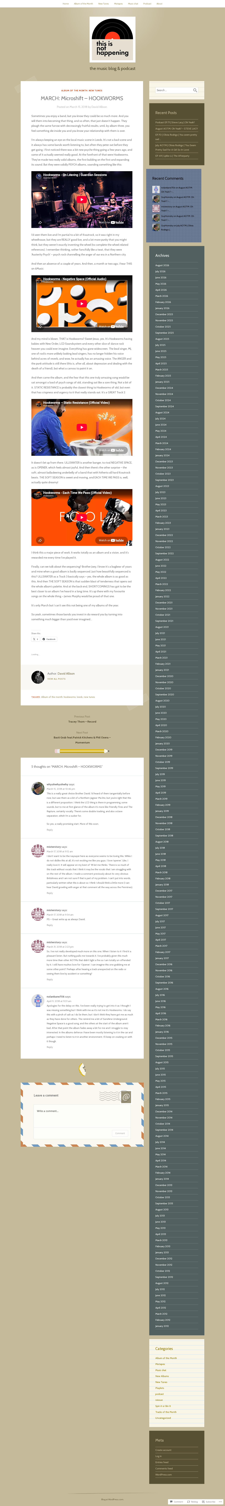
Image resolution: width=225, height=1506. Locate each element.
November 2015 (163, 1043)
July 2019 (160, 774)
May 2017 (160, 933)
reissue (159, 1399)
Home (66, 3)
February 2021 (162, 663)
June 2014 (160, 1148)
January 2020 (162, 743)
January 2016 (162, 1031)
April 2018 (160, 866)
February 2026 (163, 302)
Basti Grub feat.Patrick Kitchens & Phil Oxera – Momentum (82, 737)
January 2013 (162, 1252)
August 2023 (162, 486)
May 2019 (160, 786)
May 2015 (160, 1080)
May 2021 (160, 645)
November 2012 (163, 1264)
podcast (159, 1393)
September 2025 (164, 332)
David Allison (99, 107)
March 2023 (161, 516)
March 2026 (161, 295)
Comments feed (164, 1468)
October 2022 (163, 547)
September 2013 (164, 1203)
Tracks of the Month (165, 1411)
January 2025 (162, 381)
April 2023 (161, 510)
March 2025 (161, 369)
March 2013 (161, 1240)
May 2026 (160, 283)
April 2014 (160, 1160)
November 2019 (163, 755)
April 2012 (160, 1307)
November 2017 (163, 896)
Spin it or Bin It (163, 1406)
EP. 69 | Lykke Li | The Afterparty (172, 155)
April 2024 (161, 436)
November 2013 (163, 1191)
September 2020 (164, 694)
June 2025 (160, 351)
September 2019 (164, 768)
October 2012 (162, 1270)
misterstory (54, 847)
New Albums (162, 1376)
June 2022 (160, 565)
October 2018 (162, 829)
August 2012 (162, 1283)
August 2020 (162, 700)
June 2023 (160, 498)
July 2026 (160, 271)
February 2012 (162, 1319)
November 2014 (163, 1117)
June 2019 (160, 780)
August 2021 (162, 626)
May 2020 (161, 719)
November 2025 (164, 320)
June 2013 (160, 1221)
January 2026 (162, 308)
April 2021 (160, 651)
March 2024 (161, 443)
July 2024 (160, 418)
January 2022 (162, 596)
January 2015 (162, 1105)
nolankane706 (55, 996)
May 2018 (160, 859)
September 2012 (164, 1276)
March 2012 (161, 1313)
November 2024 (164, 393)
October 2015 (162, 1050)
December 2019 (163, 749)
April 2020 (161, 725)
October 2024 (163, 400)
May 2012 (160, 1301)
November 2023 (164, 467)
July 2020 (160, 706)
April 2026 (161, 289)
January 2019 (162, 810)
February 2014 (162, 1172)
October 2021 (162, 614)
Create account (163, 1449)
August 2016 (162, 988)
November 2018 (163, 823)
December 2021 (163, 602)
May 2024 (160, 430)
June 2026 (160, 277)
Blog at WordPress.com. (112, 1499)
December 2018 (163, 817)
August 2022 (162, 559)
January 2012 (162, 1326)
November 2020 (164, 682)
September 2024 (164, 406)
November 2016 (163, 970)
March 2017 (161, 945)
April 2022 (161, 577)
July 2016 (160, 994)
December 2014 (163, 1111)
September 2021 (164, 620)
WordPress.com (163, 1474)
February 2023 (163, 522)
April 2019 (160, 792)
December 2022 (164, 535)
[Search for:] (176, 90)
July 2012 (160, 1289)
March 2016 (161, 1019)
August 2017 (161, 915)
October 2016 (162, 976)
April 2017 (160, 939)
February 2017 (162, 952)
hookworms (70, 697)
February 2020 (163, 737)
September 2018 (164, 835)
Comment (120, 1133)
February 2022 (163, 590)
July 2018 (160, 847)
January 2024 (162, 455)
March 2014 (161, 1166)
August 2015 (162, 1062)
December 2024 (164, 387)
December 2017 (163, 890)
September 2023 (164, 479)
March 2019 (161, 798)
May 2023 (160, 504)
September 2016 (164, 982)
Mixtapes (118, 3)
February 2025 (163, 375)
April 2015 (160, 1086)
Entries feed (161, 1462)
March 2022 (161, 584)
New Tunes (103, 3)
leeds (80, 697)
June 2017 (160, 927)
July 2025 (160, 344)
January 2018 (162, 884)
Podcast (147, 3)
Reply (50, 829)
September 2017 (164, 909)
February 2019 (162, 804)
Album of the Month (83, 3)
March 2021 (161, 657)
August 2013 (161, 1209)
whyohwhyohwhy (57, 784)
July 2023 (160, 492)
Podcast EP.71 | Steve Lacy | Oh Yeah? (175, 122)
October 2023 (163, 473)
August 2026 (162, 265)
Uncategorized (163, 1417)
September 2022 (164, 553)
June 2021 (160, 639)
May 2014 (160, 1154)
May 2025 (160, 357)
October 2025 (163, 326)
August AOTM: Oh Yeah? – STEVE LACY (176, 128)
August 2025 (162, 338)
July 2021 (160, 633)
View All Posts (56, 679)
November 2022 (164, 541)
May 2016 (160, 1007)
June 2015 (160, 1074)
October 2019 (162, 761)
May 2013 (160, 1227)
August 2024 (162, 412)
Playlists (159, 1387)
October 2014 (162, 1123)
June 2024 (160, 424)
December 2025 (164, 314)
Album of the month (52, 697)
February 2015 (162, 1099)
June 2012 (160, 1295)
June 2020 (161, 712)
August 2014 (162, 1135)
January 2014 (162, 1178)
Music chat (133, 3)
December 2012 (163, 1258)
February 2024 (163, 449)
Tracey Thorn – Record (82, 719)
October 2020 (163, 688)
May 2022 (160, 571)
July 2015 (160, 1068)
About (159, 3)
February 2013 (162, 1246)
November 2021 (163, 608)
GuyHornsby (167, 197)
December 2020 (164, 676)
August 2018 (162, 841)
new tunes (89, 697)
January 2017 (162, 958)
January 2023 (162, 528)
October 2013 (162, 1197)
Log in (158, 1456)
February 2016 (162, 1025)
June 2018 (160, 853)
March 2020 (161, 731)
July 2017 (160, 921)
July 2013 (160, 1215)
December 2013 (163, 1185)
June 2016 (160, 1001)
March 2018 (161, 872)
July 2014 (160, 1142)
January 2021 (162, 669)
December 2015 (163, 1037)
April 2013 (160, 1234)
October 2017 (162, 902)
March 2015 (161, 1092)
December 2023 (164, 461)
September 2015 (164, 1056)
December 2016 (163, 964)
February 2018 (162, 878)
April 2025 (161, 363)
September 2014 (164, 1129)
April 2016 (160, 1013)
